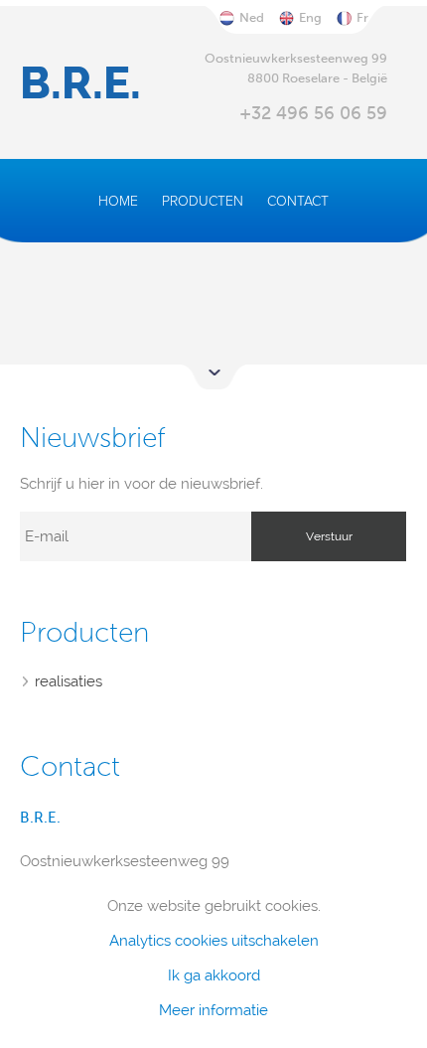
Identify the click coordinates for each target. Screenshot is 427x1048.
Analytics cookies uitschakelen (214, 941)
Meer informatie (213, 1010)
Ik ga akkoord (214, 976)
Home (118, 201)
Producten (202, 201)
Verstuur (329, 536)
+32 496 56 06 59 (313, 113)
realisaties (68, 681)
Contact (298, 201)
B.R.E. (80, 83)
